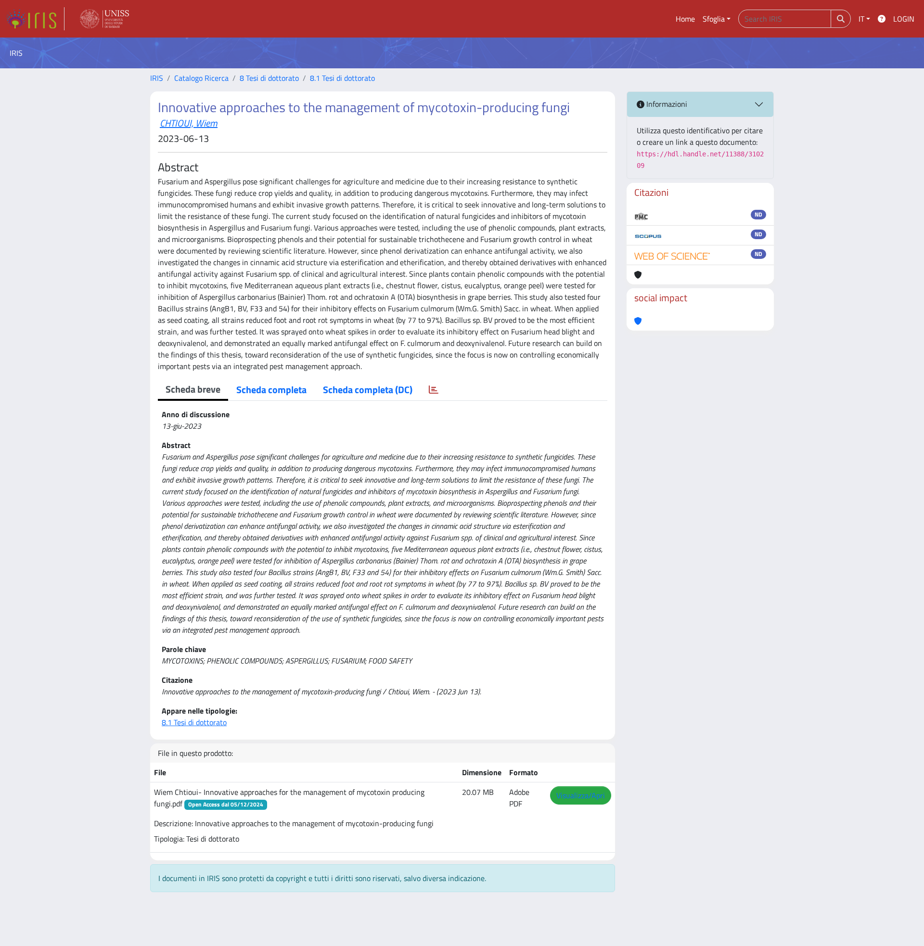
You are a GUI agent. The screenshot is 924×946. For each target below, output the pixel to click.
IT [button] (861, 19)
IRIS (156, 78)
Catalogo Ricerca (201, 78)
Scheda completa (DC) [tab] (367, 389)
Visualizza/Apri (580, 795)
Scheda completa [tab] (271, 389)
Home (685, 19)
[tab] (434, 390)
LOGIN (903, 19)
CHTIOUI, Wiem (189, 122)
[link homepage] (35, 18)
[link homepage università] (104, 18)
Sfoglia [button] (714, 19)
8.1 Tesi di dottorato (342, 78)
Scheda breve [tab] (193, 389)
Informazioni (665, 104)
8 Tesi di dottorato (269, 78)
